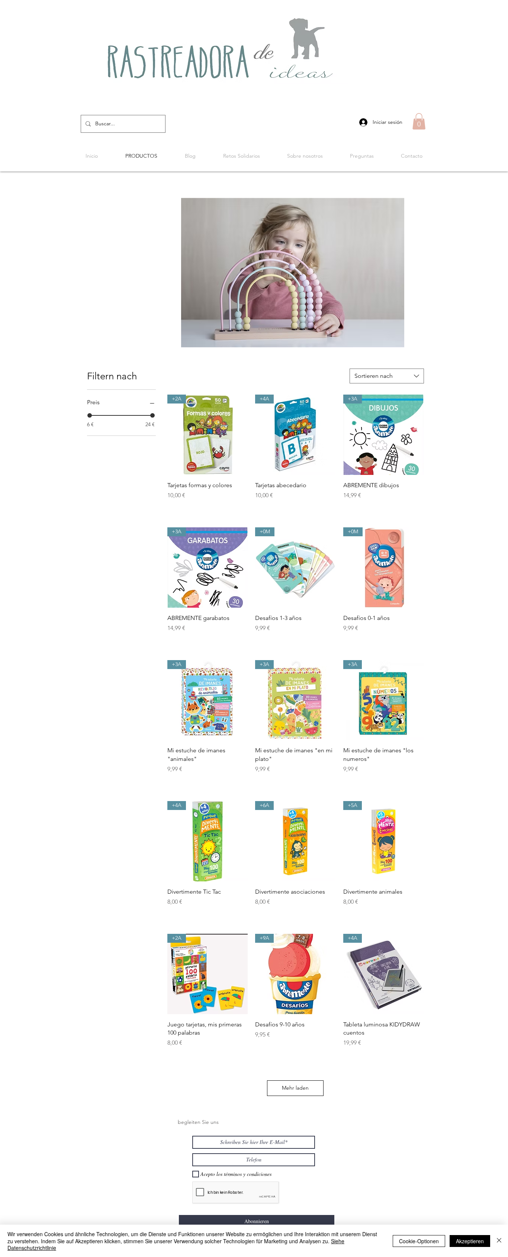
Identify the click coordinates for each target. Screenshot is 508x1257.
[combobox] (387, 376)
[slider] (89, 415)
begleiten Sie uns (198, 1122)
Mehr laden (295, 1087)
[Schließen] (499, 1241)
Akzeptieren (470, 1241)
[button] (419, 121)
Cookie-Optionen (419, 1241)
